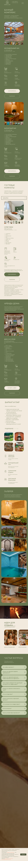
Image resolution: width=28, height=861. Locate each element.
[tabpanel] (14, 242)
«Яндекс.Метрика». (10, 852)
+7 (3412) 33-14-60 (15, 2)
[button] (12, 388)
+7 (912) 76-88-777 (15, 1)
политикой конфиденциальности (7, 859)
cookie (6, 858)
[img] (7, 3)
